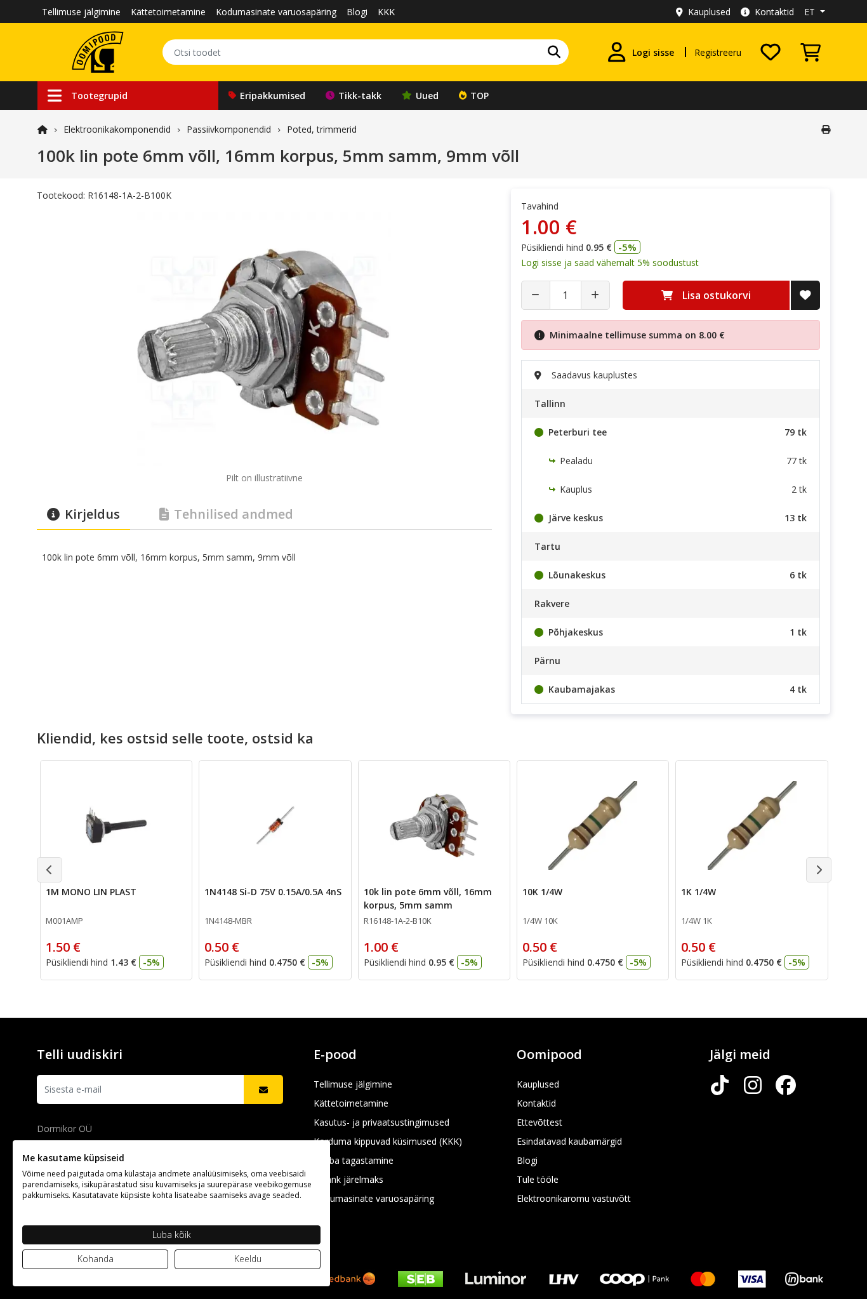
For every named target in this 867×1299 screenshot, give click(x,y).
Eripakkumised (272, 96)
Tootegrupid (99, 96)
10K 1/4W (542, 892)
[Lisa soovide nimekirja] (805, 295)
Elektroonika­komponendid (117, 129)
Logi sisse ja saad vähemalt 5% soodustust (610, 262)
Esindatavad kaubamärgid (569, 1141)
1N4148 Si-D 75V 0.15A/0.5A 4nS (272, 892)
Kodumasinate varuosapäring (276, 12)
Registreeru (717, 52)
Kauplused (709, 12)
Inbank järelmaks (348, 1179)
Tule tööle (538, 1179)
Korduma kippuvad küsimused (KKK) (388, 1141)
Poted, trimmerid (322, 129)
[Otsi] (554, 52)
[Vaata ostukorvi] (810, 52)
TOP (479, 96)
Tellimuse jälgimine (81, 12)
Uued (427, 96)
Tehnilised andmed (233, 514)
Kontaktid (774, 12)
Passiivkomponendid (229, 129)
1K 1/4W (698, 892)
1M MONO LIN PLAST (91, 892)
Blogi (357, 12)
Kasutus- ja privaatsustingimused (381, 1122)
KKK (386, 12)
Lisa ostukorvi (716, 295)
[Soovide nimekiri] (770, 52)
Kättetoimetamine (168, 12)
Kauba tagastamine (354, 1160)
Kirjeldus (92, 514)
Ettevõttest (539, 1122)
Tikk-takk (359, 96)
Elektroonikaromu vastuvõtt (574, 1198)
